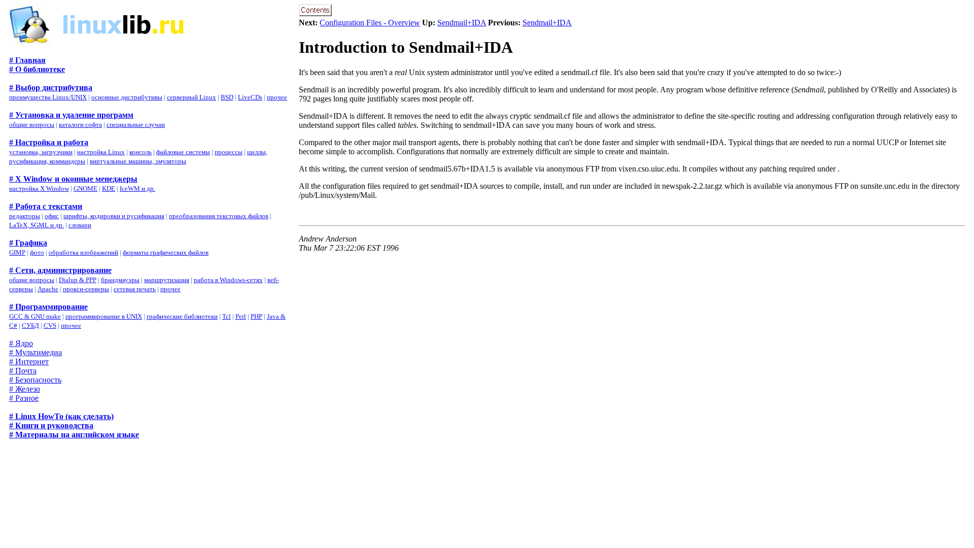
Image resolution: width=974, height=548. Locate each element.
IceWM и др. (137, 188)
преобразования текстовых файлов (218, 216)
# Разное (24, 398)
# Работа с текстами (45, 206)
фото (37, 252)
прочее (277, 97)
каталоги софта (80, 124)
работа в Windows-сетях (228, 280)
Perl (240, 316)
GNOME (85, 188)
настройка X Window (39, 188)
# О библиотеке (37, 69)
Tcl (226, 316)
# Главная (27, 60)
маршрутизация (166, 280)
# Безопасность (35, 379)
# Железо (24, 389)
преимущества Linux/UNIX (48, 97)
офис (52, 216)
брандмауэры (120, 280)
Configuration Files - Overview (370, 22)
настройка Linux (101, 152)
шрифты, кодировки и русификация (113, 216)
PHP (256, 316)
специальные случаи (136, 124)
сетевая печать (135, 289)
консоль (140, 152)
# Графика (28, 242)
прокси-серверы (86, 289)
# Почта (23, 370)
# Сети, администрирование (60, 270)
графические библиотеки (182, 316)
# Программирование (48, 306)
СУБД (30, 325)
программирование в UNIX (103, 316)
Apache (48, 289)
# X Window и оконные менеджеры (73, 179)
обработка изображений (83, 252)
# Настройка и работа (48, 142)
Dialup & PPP (77, 280)
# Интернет (29, 361)
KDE (108, 188)
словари (79, 225)
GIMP (17, 252)
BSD (227, 97)
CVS (50, 325)
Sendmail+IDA (461, 22)
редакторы (24, 216)
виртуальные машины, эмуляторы (138, 161)
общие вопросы (31, 124)
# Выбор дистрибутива (50, 87)
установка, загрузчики (41, 152)
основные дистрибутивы (126, 97)
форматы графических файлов (165, 252)
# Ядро (21, 343)
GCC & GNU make (35, 316)
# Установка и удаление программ (71, 115)
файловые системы (183, 152)
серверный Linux (191, 97)
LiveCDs (250, 97)
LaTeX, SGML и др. (36, 225)
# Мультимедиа (35, 352)
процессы (228, 152)
